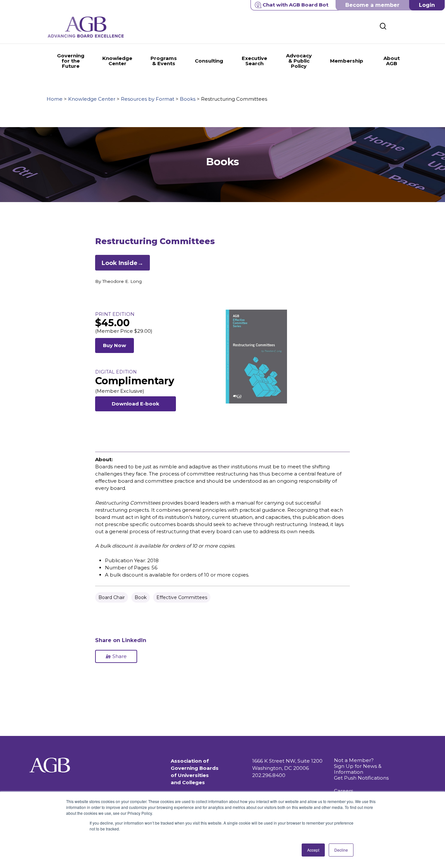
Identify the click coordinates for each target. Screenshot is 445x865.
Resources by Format (147, 99)
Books (187, 99)
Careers (343, 791)
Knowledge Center (91, 99)
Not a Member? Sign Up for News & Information (357, 766)
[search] (383, 26)
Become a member (372, 5)
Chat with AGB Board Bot (295, 5)
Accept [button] (313, 850)
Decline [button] (341, 850)
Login (427, 5)
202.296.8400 (268, 775)
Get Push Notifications (361, 778)
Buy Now (114, 345)
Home (55, 99)
